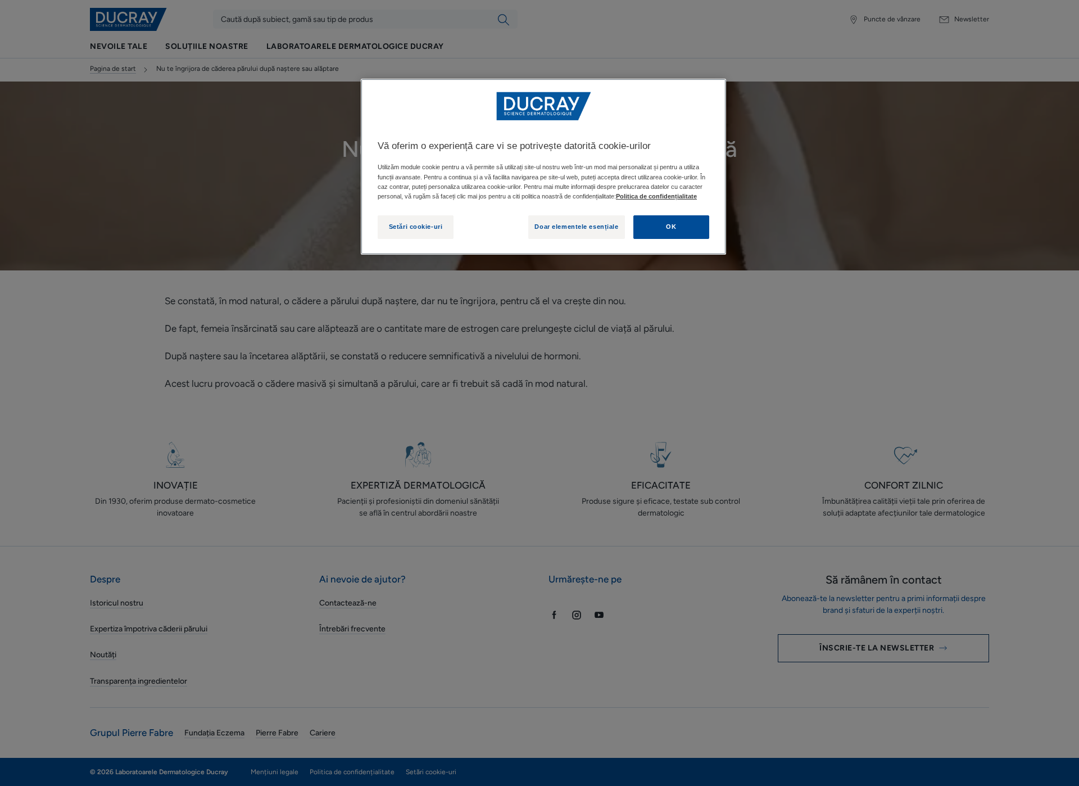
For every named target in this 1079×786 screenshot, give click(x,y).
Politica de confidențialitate (656, 196)
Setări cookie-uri (416, 226)
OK (671, 226)
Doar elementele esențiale (576, 226)
